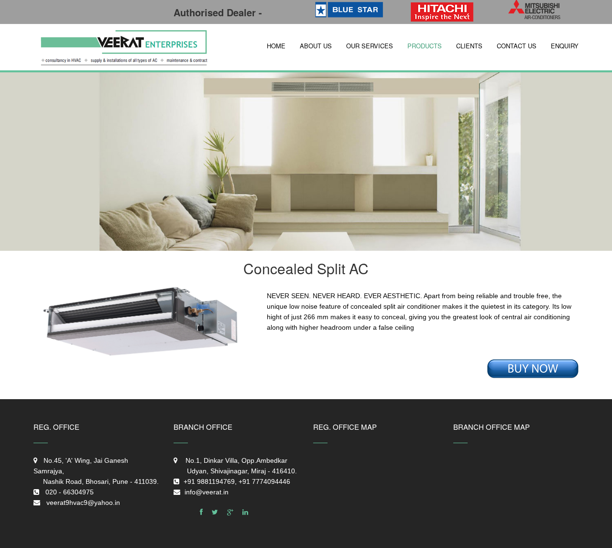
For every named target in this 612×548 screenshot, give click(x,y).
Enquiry (565, 45)
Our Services (369, 45)
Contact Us (516, 45)
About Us (316, 45)
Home (276, 45)
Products (424, 45)
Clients (469, 45)
